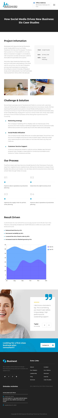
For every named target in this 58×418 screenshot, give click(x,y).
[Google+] (12, 376)
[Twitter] (5, 376)
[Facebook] (9, 376)
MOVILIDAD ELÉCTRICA (9, 392)
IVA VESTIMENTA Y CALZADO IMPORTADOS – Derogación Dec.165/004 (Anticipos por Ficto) (15, 400)
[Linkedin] (16, 376)
